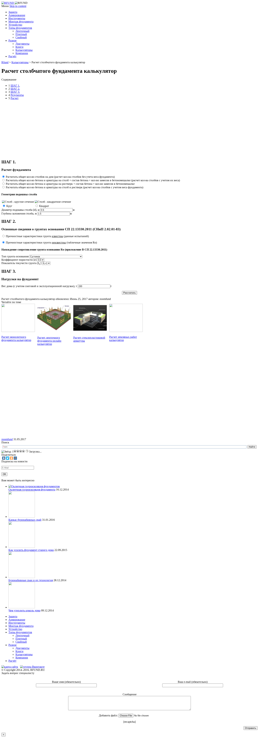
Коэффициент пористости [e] (18, 259)
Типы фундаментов (20, 27)
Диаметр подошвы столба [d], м (20, 209)
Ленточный (22, 31)
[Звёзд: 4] (20, 451)
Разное (12, 40)
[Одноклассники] (11, 458)
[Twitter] (7, 458)
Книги (19, 46)
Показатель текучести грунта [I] (21, 263)
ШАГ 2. (15, 88)
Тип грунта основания (15, 256)
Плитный (21, 34)
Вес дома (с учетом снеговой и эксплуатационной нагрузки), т (39, 286)
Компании (22, 53)
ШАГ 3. (15, 91)
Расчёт (12, 56)
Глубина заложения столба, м (19, 213)
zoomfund (7, 439)
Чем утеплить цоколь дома (24, 610)
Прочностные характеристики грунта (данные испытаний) (47, 236)
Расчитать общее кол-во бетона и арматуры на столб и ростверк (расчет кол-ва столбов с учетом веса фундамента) (74, 187)
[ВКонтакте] (3, 458)
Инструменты (16, 18)
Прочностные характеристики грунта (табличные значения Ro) (51, 242)
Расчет (14, 98)
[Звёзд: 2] (15, 451)
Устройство (15, 24)
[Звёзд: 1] (7, 451)
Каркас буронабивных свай (24, 519)
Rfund (4, 62)
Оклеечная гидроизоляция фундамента (31, 489)
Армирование (16, 15)
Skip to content (18, 6)
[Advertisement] (65, 129)
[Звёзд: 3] (17, 451)
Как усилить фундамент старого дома (31, 549)
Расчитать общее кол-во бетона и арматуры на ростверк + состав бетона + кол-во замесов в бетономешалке (70, 183)
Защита (12, 12)
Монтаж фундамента (20, 21)
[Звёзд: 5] (23, 451)
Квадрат (44, 205)
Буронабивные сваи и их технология (30, 580)
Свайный (21, 37)
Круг (9, 205)
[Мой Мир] (15, 458)
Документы (22, 43)
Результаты (17, 95)
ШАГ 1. (15, 85)
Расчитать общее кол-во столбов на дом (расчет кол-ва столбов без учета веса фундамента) (60, 176)
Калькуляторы (24, 50)
